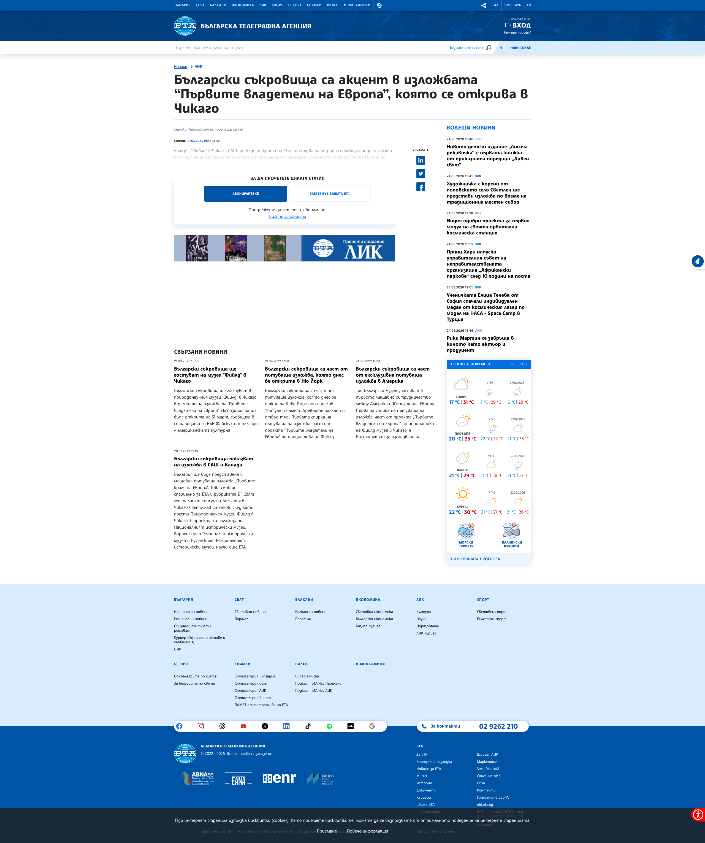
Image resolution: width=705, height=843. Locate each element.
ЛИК (262, 5)
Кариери (423, 797)
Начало (180, 67)
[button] (379, 5)
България (182, 5)
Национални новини (191, 612)
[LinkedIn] (288, 726)
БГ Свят (295, 5)
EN (529, 5)
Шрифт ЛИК (487, 754)
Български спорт (491, 619)
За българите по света (194, 683)
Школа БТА (425, 805)
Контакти (486, 790)
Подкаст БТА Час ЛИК (313, 690)
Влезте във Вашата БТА (329, 193)
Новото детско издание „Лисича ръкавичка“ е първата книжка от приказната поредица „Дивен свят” (488, 156)
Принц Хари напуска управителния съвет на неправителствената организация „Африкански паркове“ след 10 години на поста (488, 264)
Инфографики (357, 5)
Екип (481, 783)
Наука (421, 619)
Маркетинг (487, 762)
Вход (522, 25)
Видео (333, 5)
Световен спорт (491, 612)
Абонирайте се (245, 193)
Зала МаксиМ (488, 769)
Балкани (218, 5)
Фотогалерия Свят (251, 683)
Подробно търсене (466, 47)
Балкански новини (310, 612)
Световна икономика (374, 612)
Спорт (277, 5)
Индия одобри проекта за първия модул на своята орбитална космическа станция (488, 227)
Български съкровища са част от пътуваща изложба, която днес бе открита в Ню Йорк (306, 375)
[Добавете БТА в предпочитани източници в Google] (374, 726)
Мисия (421, 776)
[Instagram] (203, 726)
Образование (427, 626)
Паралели (243, 619)
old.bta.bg (485, 805)
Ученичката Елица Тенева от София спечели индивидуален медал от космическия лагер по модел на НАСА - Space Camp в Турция (486, 307)
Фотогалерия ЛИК (250, 690)
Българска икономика (374, 619)
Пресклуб (512, 5)
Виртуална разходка (434, 762)
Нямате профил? (517, 32)
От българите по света (195, 676)
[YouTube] (245, 726)
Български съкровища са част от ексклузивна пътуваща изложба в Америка (393, 375)
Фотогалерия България (255, 676)
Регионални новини (190, 619)
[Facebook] (181, 726)
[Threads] (224, 726)
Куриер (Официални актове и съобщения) (199, 640)
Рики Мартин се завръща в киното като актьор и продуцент (480, 344)
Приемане (327, 831)
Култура (423, 612)
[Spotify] (331, 726)
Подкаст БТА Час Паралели (318, 683)
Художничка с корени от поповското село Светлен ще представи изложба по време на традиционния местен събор (487, 193)
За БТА (421, 754)
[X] (267, 726)
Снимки (314, 5)
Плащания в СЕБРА (493, 797)
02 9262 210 (498, 726)
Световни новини (250, 612)
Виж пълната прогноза (475, 559)
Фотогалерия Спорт (253, 698)
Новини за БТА (428, 769)
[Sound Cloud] (352, 726)
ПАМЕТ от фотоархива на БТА (261, 705)
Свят (200, 5)
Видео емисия (307, 676)
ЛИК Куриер (426, 633)
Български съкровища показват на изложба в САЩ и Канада (213, 462)
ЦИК (177, 649)
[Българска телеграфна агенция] (185, 753)
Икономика (243, 5)
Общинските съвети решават (192, 628)
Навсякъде (520, 48)
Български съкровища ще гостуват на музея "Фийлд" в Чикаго (210, 375)
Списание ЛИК (489, 776)
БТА (495, 5)
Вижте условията (287, 216)
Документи (426, 790)
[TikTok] (310, 726)
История (424, 783)
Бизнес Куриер (368, 626)
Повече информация (367, 831)
